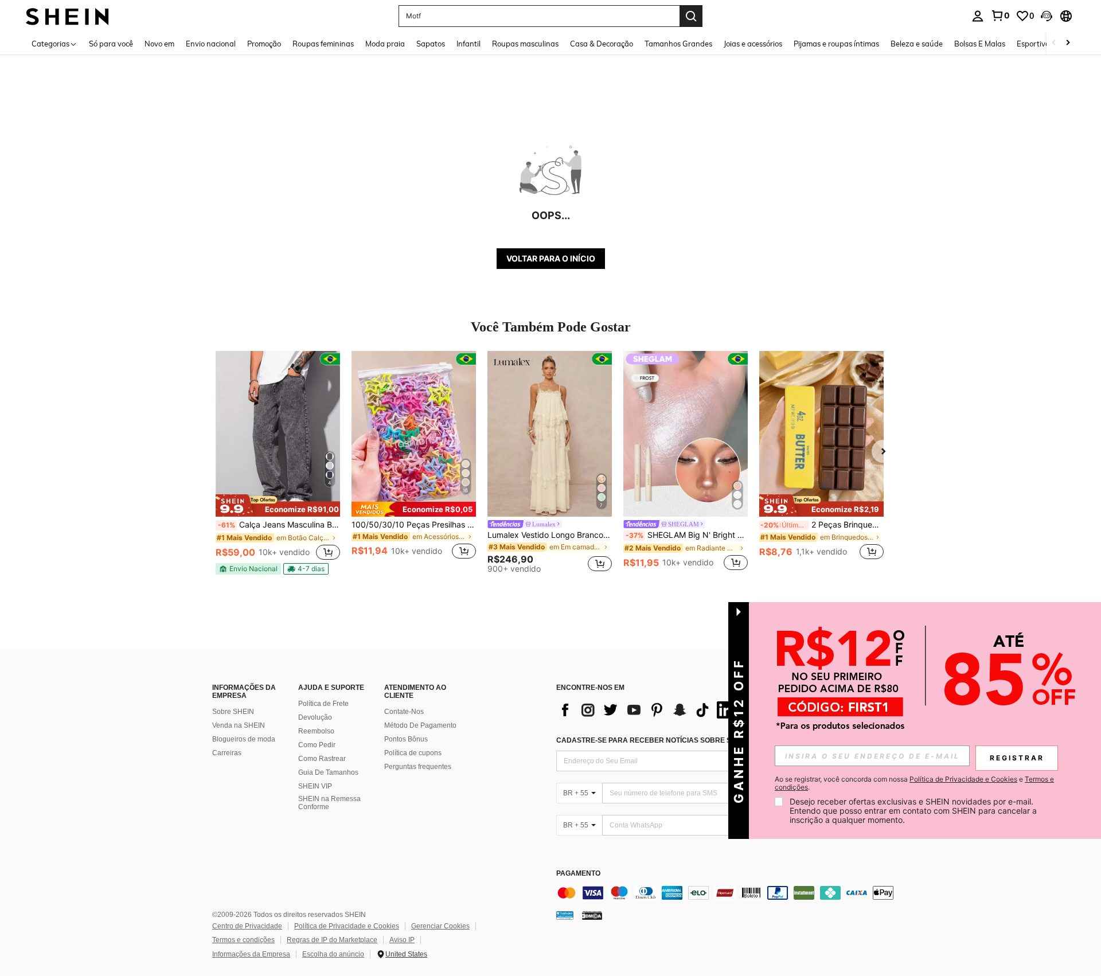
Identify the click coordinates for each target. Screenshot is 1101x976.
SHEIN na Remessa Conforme (329, 803)
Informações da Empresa (251, 954)
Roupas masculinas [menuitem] (525, 43)
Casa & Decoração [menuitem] (601, 43)
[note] (278, 505)
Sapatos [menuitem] (430, 43)
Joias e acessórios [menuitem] (753, 43)
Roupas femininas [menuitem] (323, 43)
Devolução (315, 717)
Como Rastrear (322, 759)
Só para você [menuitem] (111, 43)
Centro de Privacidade (247, 926)
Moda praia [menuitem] (385, 43)
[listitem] (278, 463)
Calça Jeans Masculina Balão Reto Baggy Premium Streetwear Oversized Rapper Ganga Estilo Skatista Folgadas (279, 524)
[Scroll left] (1054, 43)
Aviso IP (402, 940)
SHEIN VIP (315, 786)
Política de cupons (413, 753)
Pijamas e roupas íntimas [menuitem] (836, 43)
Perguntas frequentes (417, 767)
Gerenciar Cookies (440, 926)
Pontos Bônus (406, 739)
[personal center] (978, 16)
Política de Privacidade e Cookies (346, 926)
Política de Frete (323, 704)
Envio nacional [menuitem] (211, 43)
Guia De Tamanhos (328, 772)
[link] (1000, 15)
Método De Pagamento (420, 725)
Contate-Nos (404, 712)
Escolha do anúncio (333, 954)
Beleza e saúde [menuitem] (917, 43)
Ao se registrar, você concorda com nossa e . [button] (914, 783)
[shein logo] (67, 15)
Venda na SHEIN (238, 725)
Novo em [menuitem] (159, 43)
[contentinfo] (728, 893)
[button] (1046, 16)
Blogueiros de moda (243, 739)
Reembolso (316, 731)
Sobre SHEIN (233, 712)
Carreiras (226, 753)
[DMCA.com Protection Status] (592, 915)
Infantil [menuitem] (468, 43)
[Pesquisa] (691, 16)
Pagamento (578, 873)
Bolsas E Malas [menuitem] (979, 43)
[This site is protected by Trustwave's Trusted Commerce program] (564, 915)
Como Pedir (316, 745)
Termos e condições (243, 940)
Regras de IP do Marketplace (332, 940)
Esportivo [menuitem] (1033, 43)
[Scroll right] (1068, 43)
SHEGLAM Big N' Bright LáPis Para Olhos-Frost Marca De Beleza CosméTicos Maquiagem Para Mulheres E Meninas (687, 535)
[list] (648, 710)
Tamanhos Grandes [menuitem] (678, 43)
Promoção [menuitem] (264, 43)
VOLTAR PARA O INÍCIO (550, 258)
